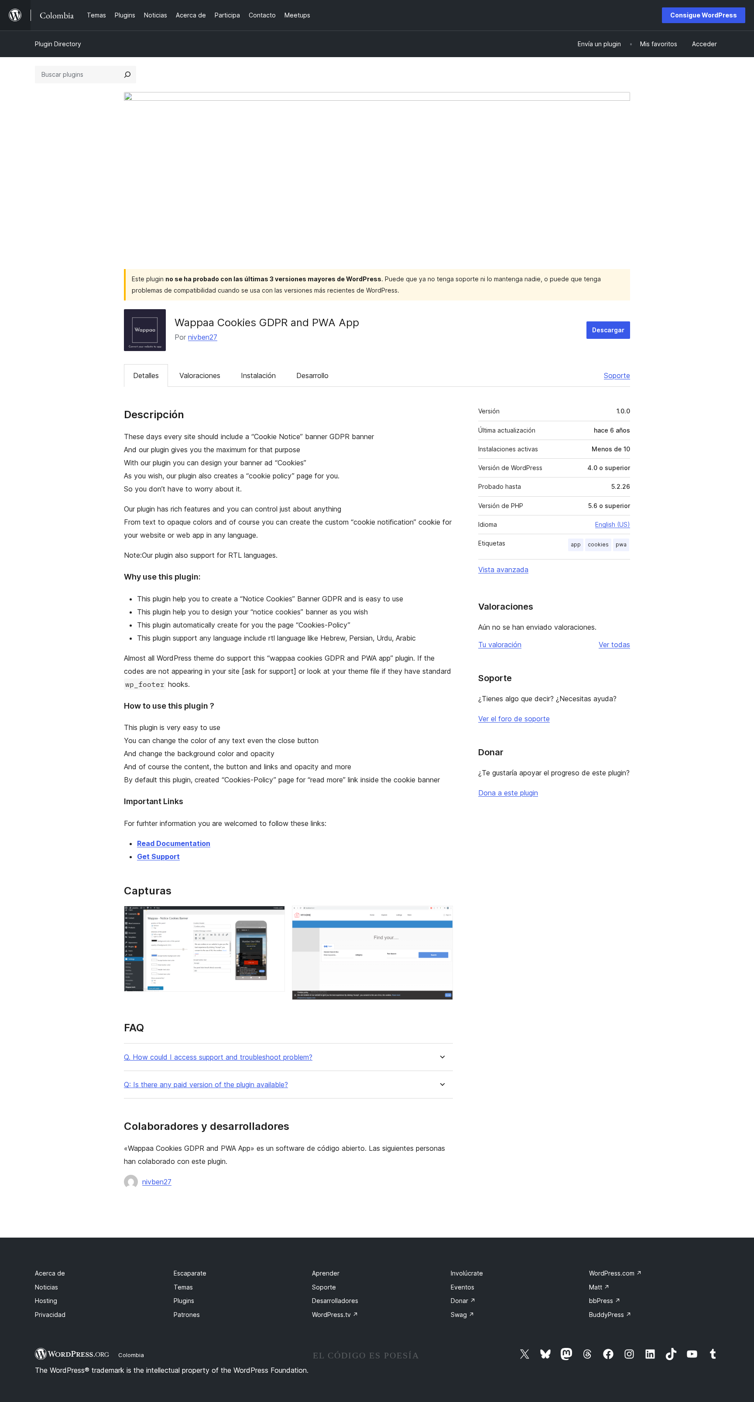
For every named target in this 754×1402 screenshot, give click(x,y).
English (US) (612, 524)
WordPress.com (615, 1273)
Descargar (608, 330)
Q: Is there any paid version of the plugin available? (206, 1085)
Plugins (184, 1300)
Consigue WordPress (703, 15)
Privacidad (50, 1314)
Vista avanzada (503, 569)
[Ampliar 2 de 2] (441, 917)
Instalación (258, 375)
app (576, 544)
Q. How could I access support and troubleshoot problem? (218, 1057)
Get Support (158, 856)
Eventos (462, 1287)
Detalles (146, 375)
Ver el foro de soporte (514, 718)
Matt (599, 1287)
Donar (463, 1300)
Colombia (131, 1354)
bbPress (604, 1300)
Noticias (46, 1287)
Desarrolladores (335, 1300)
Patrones (187, 1314)
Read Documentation (173, 843)
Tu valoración (499, 644)
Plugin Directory (58, 44)
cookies (598, 544)
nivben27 (202, 337)
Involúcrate (467, 1273)
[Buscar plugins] (127, 74)
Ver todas (614, 644)
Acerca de (50, 1273)
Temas (183, 1287)
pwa (621, 544)
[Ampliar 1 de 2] (273, 917)
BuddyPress (610, 1314)
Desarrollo (312, 375)
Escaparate (190, 1273)
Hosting (46, 1300)
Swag (462, 1314)
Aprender (325, 1273)
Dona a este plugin (508, 792)
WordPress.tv (335, 1314)
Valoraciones (199, 375)
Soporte (617, 375)
